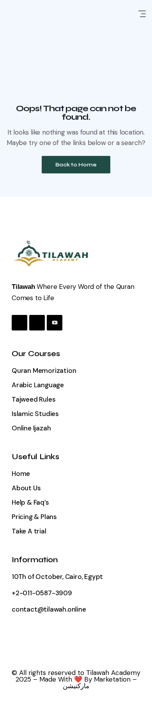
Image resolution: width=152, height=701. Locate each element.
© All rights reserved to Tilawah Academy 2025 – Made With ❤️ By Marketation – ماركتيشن (76, 679)
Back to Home (76, 164)
